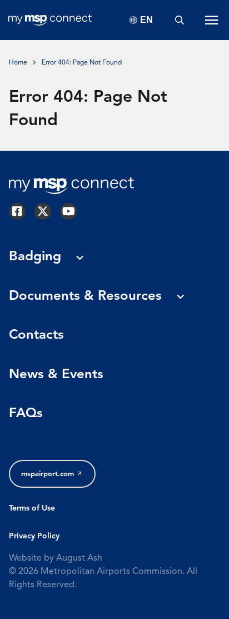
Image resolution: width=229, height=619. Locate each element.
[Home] (50, 20)
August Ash (79, 558)
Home (18, 63)
